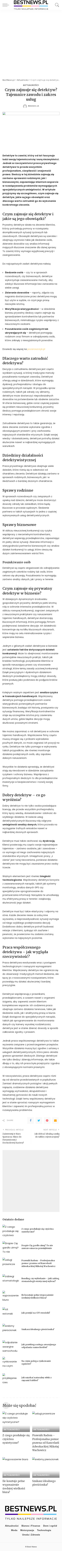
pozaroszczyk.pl (36, 349)
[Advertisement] (31, 42)
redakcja (33, 106)
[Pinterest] (47, 1120)
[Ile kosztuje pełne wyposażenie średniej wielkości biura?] (10, 1297)
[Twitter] (39, 1120)
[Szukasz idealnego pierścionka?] (10, 1330)
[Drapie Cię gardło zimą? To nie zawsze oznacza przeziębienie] (10, 1247)
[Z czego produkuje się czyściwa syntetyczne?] (10, 1231)
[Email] (55, 1120)
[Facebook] (30, 1120)
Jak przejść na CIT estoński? (36, 1313)
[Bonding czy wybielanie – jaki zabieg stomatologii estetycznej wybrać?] (10, 1280)
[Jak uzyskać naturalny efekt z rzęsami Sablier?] (10, 1379)
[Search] (56, 5)
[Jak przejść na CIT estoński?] (10, 1313)
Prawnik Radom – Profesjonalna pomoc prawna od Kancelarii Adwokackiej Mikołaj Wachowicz (38, 1263)
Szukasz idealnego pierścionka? (38, 1329)
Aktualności (31, 85)
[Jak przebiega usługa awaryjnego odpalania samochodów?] (10, 1346)
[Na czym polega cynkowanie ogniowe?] (10, 1363)
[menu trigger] (6, 5)
